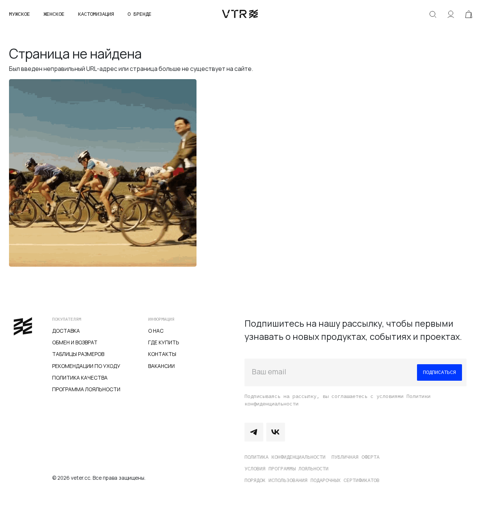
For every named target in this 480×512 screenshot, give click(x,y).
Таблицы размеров (78, 353)
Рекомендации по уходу (86, 365)
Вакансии (161, 365)
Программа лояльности (86, 389)
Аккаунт (451, 14)
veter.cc (240, 14)
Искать (433, 14)
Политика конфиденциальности (285, 456)
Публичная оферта (356, 456)
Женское (54, 14)
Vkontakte (275, 432)
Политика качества (80, 377)
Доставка (66, 330)
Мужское (19, 14)
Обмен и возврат (75, 342)
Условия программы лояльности (286, 468)
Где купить (163, 342)
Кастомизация (96, 14)
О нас (156, 330)
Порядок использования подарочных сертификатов (312, 480)
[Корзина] (469, 14)
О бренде (140, 14)
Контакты (162, 353)
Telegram (253, 432)
